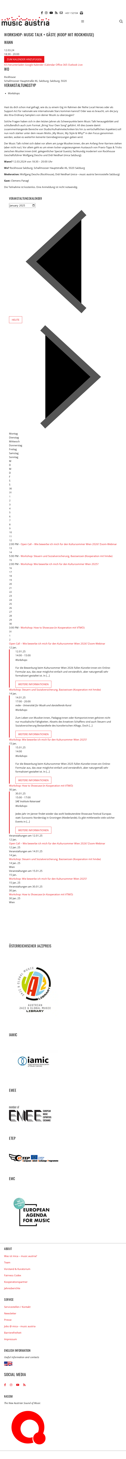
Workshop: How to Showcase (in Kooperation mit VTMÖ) (52, 627)
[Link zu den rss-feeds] (56, 12)
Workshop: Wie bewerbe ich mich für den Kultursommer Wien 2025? (59, 564)
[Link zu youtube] (51, 12)
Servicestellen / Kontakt (17, 1306)
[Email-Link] (61, 12)
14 (10, 552)
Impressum (10, 1339)
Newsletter (10, 1313)
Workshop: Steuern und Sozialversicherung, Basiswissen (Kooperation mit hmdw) (66, 556)
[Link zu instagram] (46, 12)
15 (10, 560)
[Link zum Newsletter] (81, 12)
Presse (7, 1319)
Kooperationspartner (16, 1281)
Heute (15, 319)
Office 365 (61, 64)
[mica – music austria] (25, 21)
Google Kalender (34, 64)
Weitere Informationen (33, 684)
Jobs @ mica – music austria (19, 1326)
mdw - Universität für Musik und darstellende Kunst (43, 705)
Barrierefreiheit (12, 1332)
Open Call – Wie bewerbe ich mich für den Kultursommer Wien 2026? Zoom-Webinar (69, 544)
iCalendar (49, 64)
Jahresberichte (12, 1288)
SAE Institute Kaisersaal (27, 801)
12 (10, 540)
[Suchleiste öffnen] (121, 21)
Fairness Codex (12, 1275)
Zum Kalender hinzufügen (24, 59)
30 (10, 623)
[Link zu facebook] (42, 12)
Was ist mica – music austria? (20, 1256)
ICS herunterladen (14, 64)
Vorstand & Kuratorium (17, 1269)
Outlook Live (75, 64)
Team (7, 1262)
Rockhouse (10, 77)
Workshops (14, 93)
